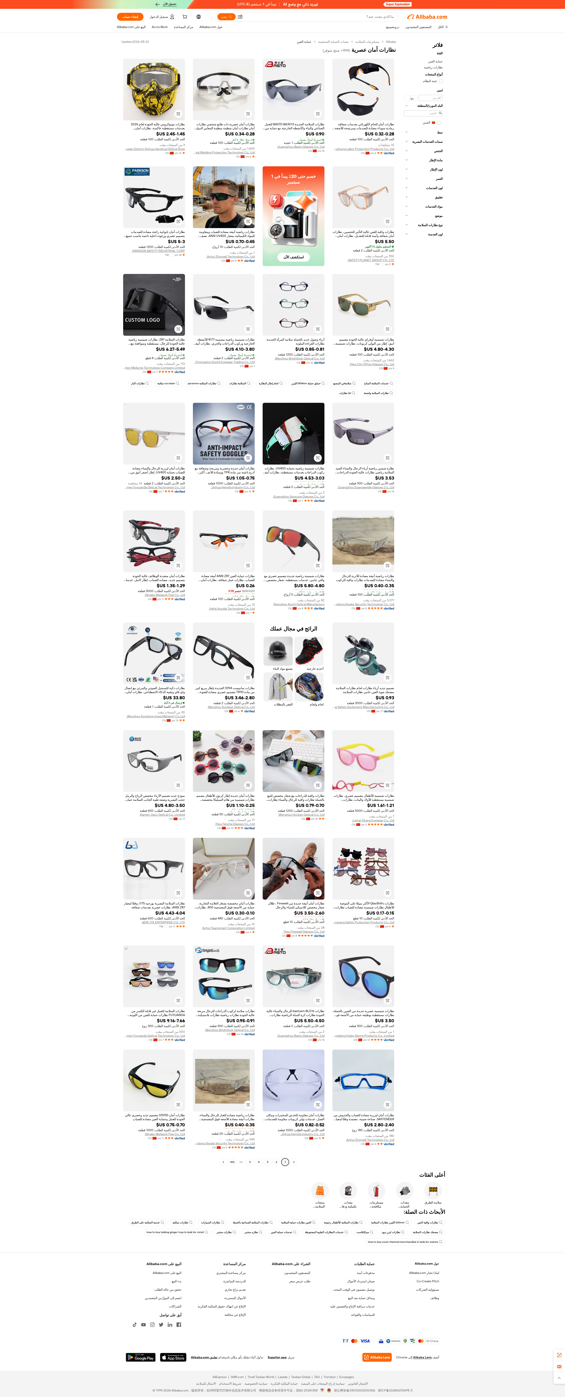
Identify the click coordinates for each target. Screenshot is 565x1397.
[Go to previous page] (294, 1162)
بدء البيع (176, 1281)
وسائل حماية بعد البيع (361, 1298)
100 (232, 1162)
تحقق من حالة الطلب (167, 1289)
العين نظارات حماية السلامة (296, 1222)
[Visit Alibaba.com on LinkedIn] (170, 1324)
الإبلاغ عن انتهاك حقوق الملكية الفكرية (222, 1306)
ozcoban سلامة (166, 383)
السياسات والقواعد (363, 1314)
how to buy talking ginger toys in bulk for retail (175, 1232)
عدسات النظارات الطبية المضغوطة (324, 1232)
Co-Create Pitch (428, 1281)
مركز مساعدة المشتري (231, 1273)
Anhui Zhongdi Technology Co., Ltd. (230, 256)
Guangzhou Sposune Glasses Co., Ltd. (298, 496)
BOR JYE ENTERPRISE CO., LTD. (163, 922)
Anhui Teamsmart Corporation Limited (228, 928)
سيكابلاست (362, 1232)
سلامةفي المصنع (342, 383)
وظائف (434, 1298)
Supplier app (277, 1357)
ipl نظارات (345, 393)
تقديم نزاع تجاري (235, 1289)
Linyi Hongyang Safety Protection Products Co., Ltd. (363, 922)
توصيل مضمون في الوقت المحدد (354, 1289)
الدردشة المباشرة (234, 1281)
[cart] (184, 17)
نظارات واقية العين (427, 1222)
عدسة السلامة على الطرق (145, 1222)
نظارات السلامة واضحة (376, 393)
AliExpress (220, 1377)
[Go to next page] (223, 1162)
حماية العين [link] (304, 41)
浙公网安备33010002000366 (354, 1390)
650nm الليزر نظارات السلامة (388, 1222)
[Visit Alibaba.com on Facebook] (178, 1324)
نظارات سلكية (180, 1222)
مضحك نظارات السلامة (425, 1232)
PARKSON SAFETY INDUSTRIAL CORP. (158, 251)
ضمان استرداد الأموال (361, 1281)
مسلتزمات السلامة (367, 41)
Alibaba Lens (422, 1357)
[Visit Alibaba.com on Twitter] (161, 1324)
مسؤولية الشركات (427, 1289)
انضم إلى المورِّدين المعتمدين (163, 1298)
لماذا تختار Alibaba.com (424, 1273)
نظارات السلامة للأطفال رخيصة (341, 1222)
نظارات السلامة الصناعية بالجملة (250, 1222)
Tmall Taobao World (261, 1377)
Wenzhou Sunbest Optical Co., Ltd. (231, 707)
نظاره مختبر (251, 1232)
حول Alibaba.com (427, 1263)
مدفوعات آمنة (366, 1273)
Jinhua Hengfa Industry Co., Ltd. (233, 487)
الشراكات (175, 1306)
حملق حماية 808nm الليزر (305, 383)
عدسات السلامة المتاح (376, 383)
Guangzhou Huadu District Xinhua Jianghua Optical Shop (154, 149)
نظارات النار (138, 383)
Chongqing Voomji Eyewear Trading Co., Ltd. (225, 362)
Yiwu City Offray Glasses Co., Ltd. (371, 364)
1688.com (237, 1377)
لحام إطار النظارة (269, 383)
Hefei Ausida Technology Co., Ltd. (232, 608)
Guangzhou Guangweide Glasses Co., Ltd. (365, 487)
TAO (317, 1377)
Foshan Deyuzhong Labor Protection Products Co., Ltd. (363, 149)
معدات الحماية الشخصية (333, 41)
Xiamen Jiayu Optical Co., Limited (162, 814)
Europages (346, 1377)
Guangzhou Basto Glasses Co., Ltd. (300, 146)
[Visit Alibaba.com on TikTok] (134, 1324)
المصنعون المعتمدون (297, 1273)
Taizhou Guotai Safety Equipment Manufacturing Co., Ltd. (363, 707)
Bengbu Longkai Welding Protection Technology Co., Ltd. (224, 152)
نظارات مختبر (224, 1232)
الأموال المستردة (235, 1298)
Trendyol (329, 1377)
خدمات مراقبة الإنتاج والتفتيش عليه (352, 1306)
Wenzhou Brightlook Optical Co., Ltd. (299, 358)
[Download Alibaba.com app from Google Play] (141, 1357)
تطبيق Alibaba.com (204, 1357)
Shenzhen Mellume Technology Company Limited (154, 367)
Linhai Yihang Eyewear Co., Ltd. (373, 820)
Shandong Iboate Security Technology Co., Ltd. (363, 604)
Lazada (282, 1377)
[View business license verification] (322, 1390)
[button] (240, 16)
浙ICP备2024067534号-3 (395, 1390)
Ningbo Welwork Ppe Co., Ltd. (165, 595)
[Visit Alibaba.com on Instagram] (152, 1324)
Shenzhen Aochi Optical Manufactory (298, 604)
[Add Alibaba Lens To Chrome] (377, 1357)
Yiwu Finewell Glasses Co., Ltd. (303, 931)
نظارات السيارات (210, 1222)
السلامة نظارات (237, 383)
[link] (559, 1355)
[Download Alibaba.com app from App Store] (173, 1357)
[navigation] (423, 602)
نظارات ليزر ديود (391, 1232)
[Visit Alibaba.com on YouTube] (143, 1324)
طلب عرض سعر (299, 1281)
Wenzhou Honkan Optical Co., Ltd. (301, 814)
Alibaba (391, 41)
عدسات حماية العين (281, 1232)
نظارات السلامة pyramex (202, 383)
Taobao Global (300, 1377)
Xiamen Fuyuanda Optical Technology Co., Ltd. (154, 487)
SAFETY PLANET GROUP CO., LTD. (370, 260)
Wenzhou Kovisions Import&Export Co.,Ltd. (155, 716)
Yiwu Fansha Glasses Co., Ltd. (235, 824)
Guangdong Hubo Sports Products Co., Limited (363, 1035)
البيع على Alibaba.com (167, 1273)
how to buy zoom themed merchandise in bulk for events (403, 1241)
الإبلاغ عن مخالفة (235, 1314)
